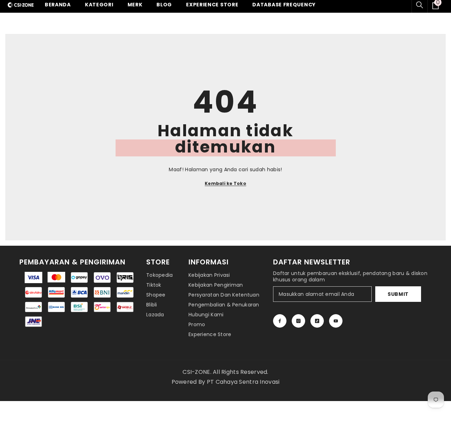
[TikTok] (317, 321)
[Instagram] (298, 321)
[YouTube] (335, 321)
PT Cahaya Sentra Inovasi (243, 382)
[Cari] (419, 5)
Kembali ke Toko (225, 183)
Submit (398, 294)
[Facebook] (279, 321)
